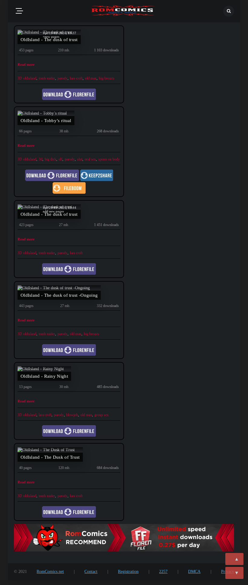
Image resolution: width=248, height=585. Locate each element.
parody (62, 78)
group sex (101, 415)
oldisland (29, 78)
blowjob (72, 415)
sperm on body (109, 159)
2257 (163, 571)
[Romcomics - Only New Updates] (123, 11)
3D (20, 78)
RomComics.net (50, 571)
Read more (26, 65)
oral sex (90, 159)
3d (40, 159)
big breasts (106, 78)
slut (79, 159)
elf (60, 159)
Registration (128, 571)
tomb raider (47, 78)
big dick (50, 159)
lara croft (76, 78)
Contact (90, 571)
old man (90, 78)
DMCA (194, 571)
